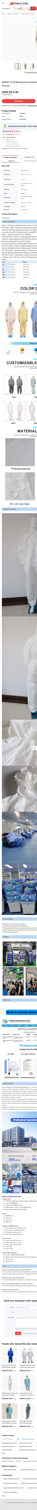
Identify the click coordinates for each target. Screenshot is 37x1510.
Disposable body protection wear (11, 1443)
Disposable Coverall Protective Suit (13, 1488)
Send (18, 1333)
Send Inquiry (18, 101)
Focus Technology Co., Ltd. (24, 1502)
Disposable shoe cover (25, 1446)
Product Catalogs (28, 1439)
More (3, 1496)
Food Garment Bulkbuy (10, 1492)
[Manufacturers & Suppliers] (18, 3)
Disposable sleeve (7, 1450)
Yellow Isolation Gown (9, 1470)
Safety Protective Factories (11, 1479)
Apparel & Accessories (12, 13)
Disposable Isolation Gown (28, 1470)
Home (3, 13)
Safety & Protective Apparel (27, 13)
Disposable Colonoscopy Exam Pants (27, 1450)
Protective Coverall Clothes (29, 1483)
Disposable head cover (8, 1446)
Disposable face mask (25, 1443)
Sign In (5, 148)
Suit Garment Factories (10, 1483)
